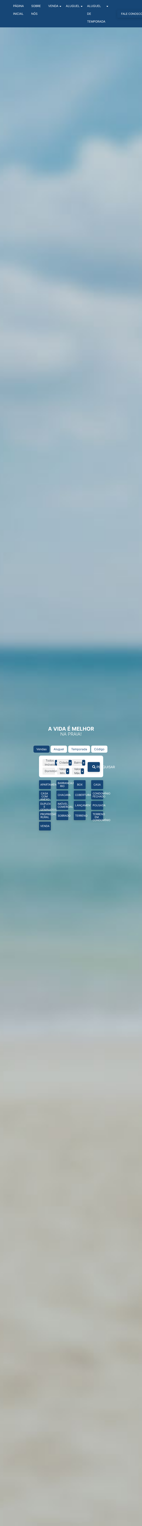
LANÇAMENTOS (80, 805)
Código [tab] (99, 749)
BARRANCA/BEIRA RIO (63, 784)
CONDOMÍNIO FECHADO (98, 795)
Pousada (98, 805)
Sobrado (63, 815)
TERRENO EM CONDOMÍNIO (98, 816)
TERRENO (80, 815)
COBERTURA (80, 794)
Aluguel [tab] (59, 749)
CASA (97, 784)
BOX (79, 784)
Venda (53, 6)
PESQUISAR (98, 767)
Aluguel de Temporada (96, 13)
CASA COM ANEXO (45, 795)
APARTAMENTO (45, 784)
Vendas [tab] (41, 749)
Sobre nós (36, 10)
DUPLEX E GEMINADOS (45, 806)
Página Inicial (18, 10)
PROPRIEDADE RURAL (45, 816)
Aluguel (73, 6)
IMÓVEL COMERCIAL (63, 805)
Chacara (63, 794)
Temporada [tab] (79, 749)
